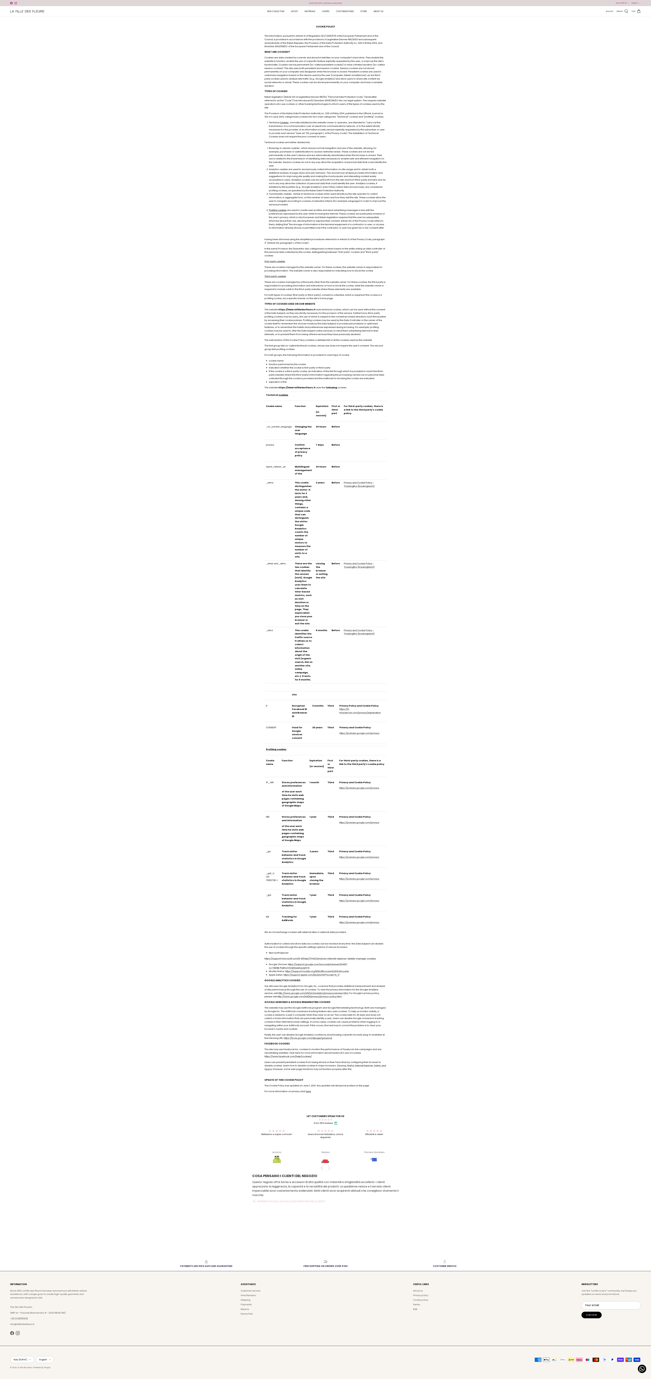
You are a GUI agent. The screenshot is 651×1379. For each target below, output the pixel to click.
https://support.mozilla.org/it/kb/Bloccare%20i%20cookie (317, 971)
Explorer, (369, 1065)
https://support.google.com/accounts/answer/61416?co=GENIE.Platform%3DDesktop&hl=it (308, 966)
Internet (359, 1065)
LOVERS (325, 11)
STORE (363, 11)
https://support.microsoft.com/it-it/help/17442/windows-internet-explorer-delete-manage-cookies (320, 958)
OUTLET (294, 11)
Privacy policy (420, 1295)
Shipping (245, 1300)
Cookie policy (420, 1300)
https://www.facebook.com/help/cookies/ (288, 1056)
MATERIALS (310, 11)
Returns (245, 1309)
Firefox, (351, 1065)
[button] (323, 1168)
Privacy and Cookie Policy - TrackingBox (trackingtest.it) (359, 484)
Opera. (268, 1069)
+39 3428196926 (19, 1318)
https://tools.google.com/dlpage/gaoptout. (308, 1038)
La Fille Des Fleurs (25, 1367)
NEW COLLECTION (275, 11)
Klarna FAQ (247, 1313)
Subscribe (591, 1315)
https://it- (344, 709)
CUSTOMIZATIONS (345, 11)
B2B (415, 1309)
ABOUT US (378, 11)
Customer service (250, 1290)
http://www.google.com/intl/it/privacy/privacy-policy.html (309, 996)
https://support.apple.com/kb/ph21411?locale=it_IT (311, 974)
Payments (246, 1304)
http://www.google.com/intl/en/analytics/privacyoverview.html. (313, 993)
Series (416, 1304)
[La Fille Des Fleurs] (27, 11)
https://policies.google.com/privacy (359, 733)
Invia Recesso (248, 1295)
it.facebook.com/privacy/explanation (360, 712)
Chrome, (342, 1065)
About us (418, 1290)
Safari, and (380, 1065)
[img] (325, 1120)
